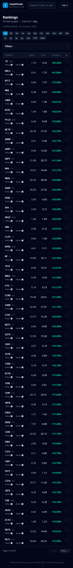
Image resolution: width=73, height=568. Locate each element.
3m (54, 33)
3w (35, 33)
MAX (43, 38)
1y (5, 38)
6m (60, 33)
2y (11, 38)
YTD (35, 38)
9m (67, 33)
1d (5, 33)
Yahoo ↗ (9, 65)
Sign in (65, 5)
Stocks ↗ (19, 65)
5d (17, 33)
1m (41, 33)
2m (47, 33)
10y (28, 38)
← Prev (53, 550)
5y (22, 38)
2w (29, 33)
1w (22, 33)
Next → (64, 550)
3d (11, 33)
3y (16, 38)
